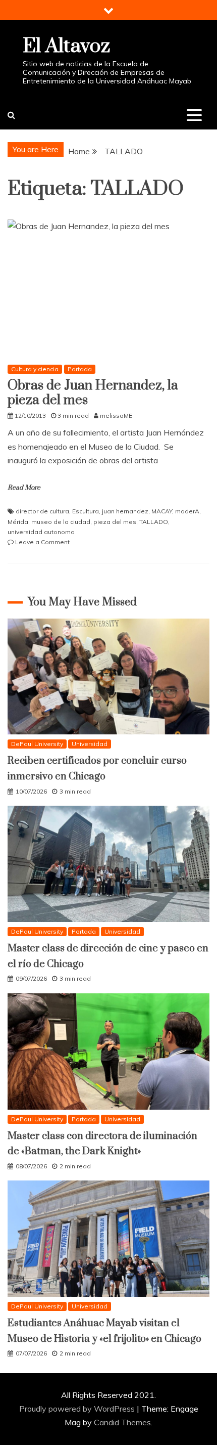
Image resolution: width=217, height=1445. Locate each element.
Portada (80, 369)
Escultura (85, 511)
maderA (187, 511)
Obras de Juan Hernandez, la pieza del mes (93, 393)
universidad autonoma (41, 532)
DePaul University (37, 744)
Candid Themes (122, 1422)
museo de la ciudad (60, 522)
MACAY (161, 511)
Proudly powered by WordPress (78, 1409)
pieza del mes (114, 522)
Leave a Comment (42, 542)
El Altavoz (66, 46)
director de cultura (42, 511)
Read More (24, 488)
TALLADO (153, 522)
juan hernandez (125, 511)
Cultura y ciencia (35, 369)
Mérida (18, 522)
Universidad (89, 744)
